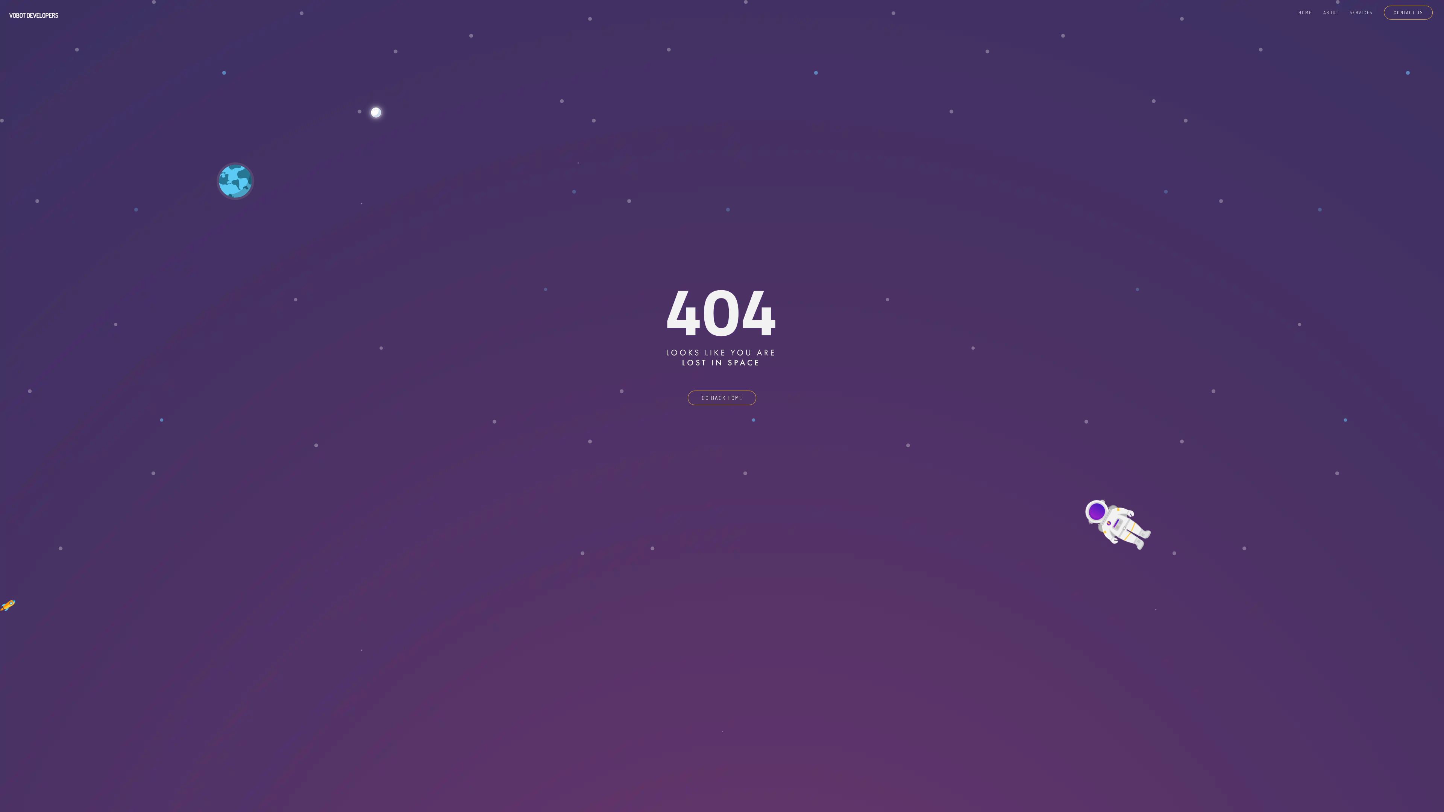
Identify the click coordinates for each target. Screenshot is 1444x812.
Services (1361, 12)
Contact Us (1408, 12)
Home (1305, 12)
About (1331, 12)
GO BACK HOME (722, 398)
